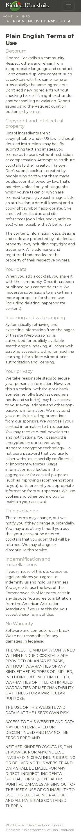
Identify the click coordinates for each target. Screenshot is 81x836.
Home (7, 16)
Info (26, 16)
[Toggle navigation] (68, 6)
